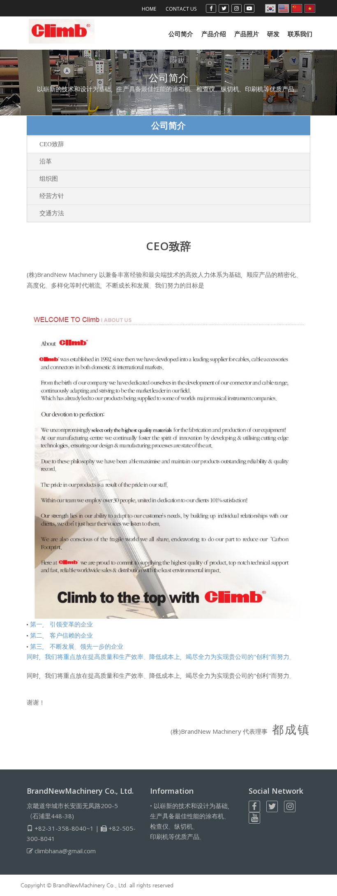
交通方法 (51, 213)
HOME (149, 8)
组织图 (48, 178)
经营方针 (51, 196)
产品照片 (246, 34)
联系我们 (300, 34)
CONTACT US (181, 8)
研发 (273, 34)
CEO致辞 (51, 144)
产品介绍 (213, 34)
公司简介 (180, 34)
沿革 (45, 161)
